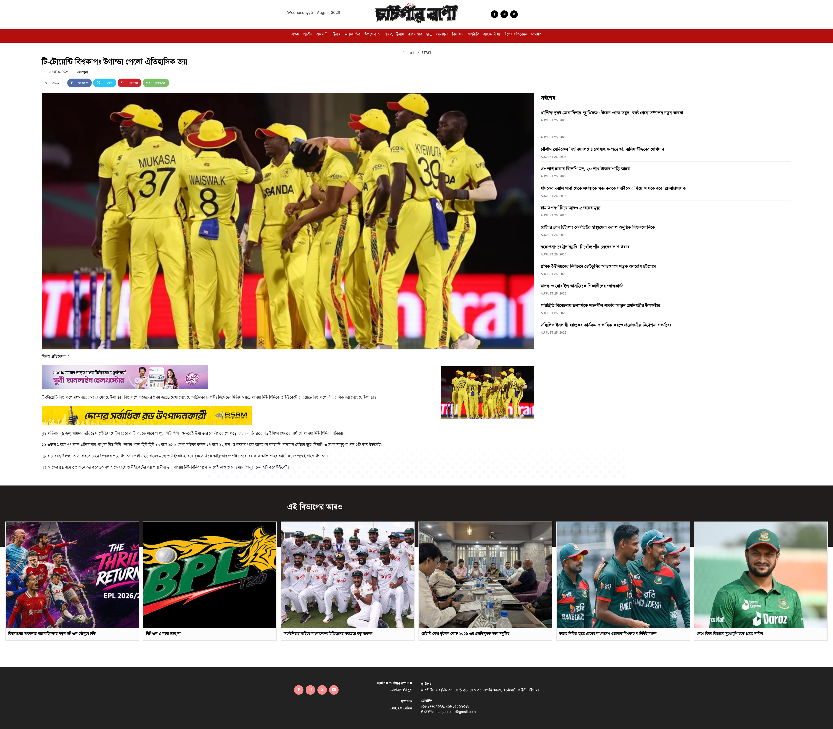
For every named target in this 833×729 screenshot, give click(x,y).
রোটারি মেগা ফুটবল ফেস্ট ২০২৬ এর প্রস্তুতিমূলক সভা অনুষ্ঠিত (465, 633)
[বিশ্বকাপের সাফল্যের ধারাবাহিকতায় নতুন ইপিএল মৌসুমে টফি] (72, 575)
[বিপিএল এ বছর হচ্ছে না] (209, 575)
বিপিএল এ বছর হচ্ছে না (163, 633)
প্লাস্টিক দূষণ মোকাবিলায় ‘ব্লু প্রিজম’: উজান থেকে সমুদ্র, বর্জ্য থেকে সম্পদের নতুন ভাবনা (612, 112)
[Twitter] (514, 14)
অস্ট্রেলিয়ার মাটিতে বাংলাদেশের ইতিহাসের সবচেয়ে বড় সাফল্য (328, 633)
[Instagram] (504, 14)
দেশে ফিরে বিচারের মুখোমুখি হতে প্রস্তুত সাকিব (730, 633)
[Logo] (416, 12)
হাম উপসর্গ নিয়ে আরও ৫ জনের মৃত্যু (571, 208)
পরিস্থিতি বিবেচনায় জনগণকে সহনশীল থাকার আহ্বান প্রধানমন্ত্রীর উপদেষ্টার (600, 305)
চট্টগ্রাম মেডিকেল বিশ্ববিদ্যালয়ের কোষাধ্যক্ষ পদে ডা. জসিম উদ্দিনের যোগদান (602, 149)
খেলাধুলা (82, 72)
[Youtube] (334, 690)
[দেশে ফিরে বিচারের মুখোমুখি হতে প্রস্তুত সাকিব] (760, 575)
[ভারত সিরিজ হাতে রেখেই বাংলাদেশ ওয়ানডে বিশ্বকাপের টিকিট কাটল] (623, 575)
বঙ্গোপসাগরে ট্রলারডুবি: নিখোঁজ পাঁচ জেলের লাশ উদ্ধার (585, 247)
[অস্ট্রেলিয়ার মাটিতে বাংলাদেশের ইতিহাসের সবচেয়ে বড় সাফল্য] (347, 575)
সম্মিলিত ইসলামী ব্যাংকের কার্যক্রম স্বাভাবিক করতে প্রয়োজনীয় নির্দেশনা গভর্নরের (606, 325)
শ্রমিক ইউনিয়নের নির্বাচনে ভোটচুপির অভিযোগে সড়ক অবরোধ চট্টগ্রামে (598, 266)
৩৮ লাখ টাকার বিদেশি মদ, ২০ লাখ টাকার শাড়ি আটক (586, 168)
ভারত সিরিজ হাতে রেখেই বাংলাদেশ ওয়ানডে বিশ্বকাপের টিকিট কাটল (607, 633)
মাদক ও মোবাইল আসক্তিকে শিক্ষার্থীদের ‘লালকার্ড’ (582, 286)
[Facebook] (494, 14)
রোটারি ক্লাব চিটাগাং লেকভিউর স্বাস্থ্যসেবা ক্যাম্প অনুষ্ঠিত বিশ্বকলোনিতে (598, 227)
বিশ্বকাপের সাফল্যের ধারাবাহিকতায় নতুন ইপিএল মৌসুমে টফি (52, 633)
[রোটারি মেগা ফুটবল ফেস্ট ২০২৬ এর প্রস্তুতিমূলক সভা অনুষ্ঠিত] (485, 575)
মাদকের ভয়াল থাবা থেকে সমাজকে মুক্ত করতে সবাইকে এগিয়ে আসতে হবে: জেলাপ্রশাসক (613, 188)
